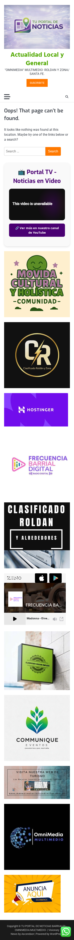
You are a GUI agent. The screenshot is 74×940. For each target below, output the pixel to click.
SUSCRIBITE (37, 82)
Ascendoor (27, 933)
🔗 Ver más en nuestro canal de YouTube (37, 230)
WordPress (56, 933)
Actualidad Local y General (37, 59)
